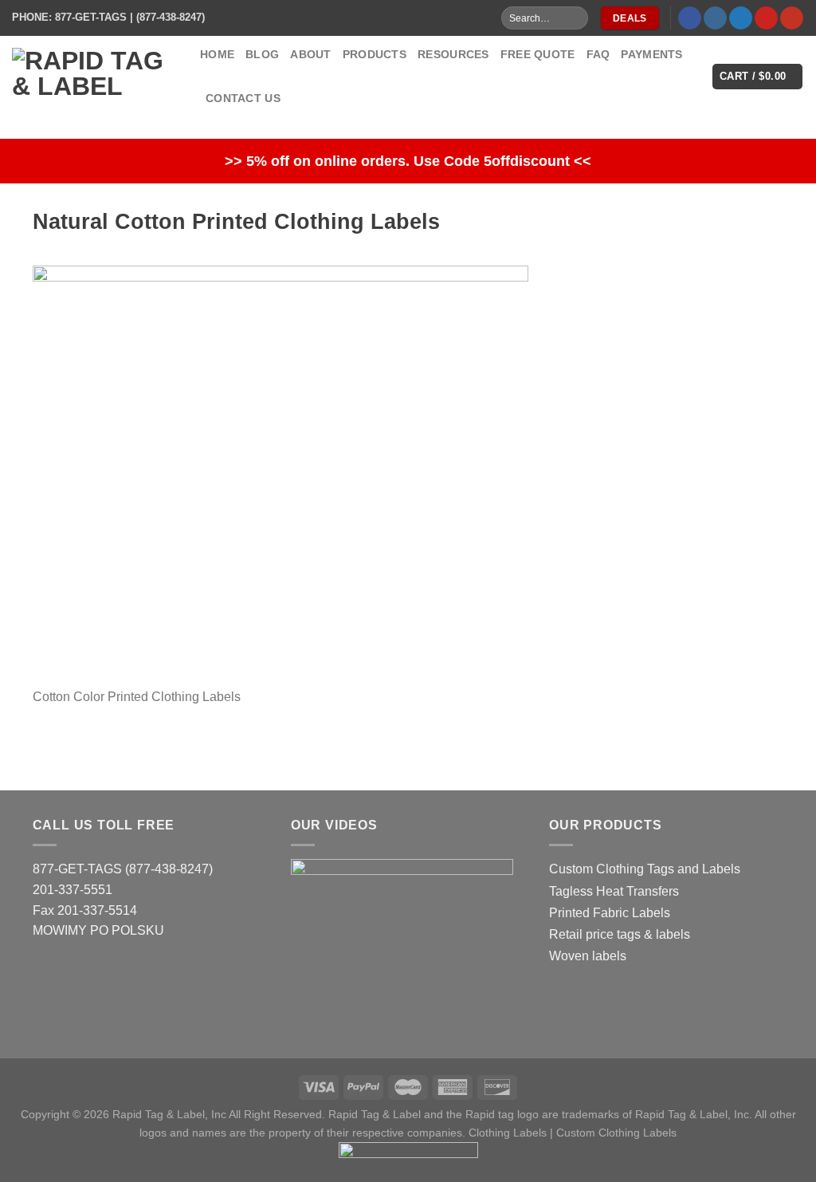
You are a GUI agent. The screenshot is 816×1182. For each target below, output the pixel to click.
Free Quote (537, 54)
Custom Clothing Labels (616, 1132)
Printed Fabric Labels (609, 913)
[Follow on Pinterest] (766, 18)
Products (374, 54)
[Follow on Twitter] (740, 18)
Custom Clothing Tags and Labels (644, 869)
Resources (453, 54)
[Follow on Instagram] (715, 18)
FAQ (598, 54)
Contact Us (243, 98)
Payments (651, 54)
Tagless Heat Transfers (614, 891)
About (310, 54)
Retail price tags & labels (619, 934)
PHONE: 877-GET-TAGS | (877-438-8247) (108, 17)
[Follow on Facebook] (689, 18)
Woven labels (587, 956)
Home (217, 54)
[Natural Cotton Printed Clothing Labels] (280, 475)
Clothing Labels (508, 1132)
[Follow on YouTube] (791, 18)
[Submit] (574, 18)
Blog (262, 54)
